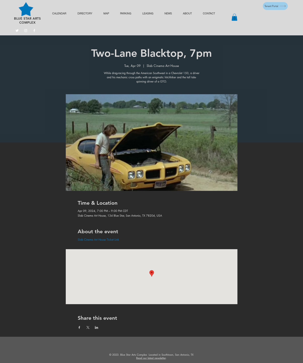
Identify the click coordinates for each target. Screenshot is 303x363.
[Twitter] (17, 31)
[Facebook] (34, 31)
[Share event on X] (88, 327)
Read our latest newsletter (151, 358)
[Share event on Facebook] (79, 327)
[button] (234, 17)
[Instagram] (26, 31)
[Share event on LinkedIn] (96, 327)
